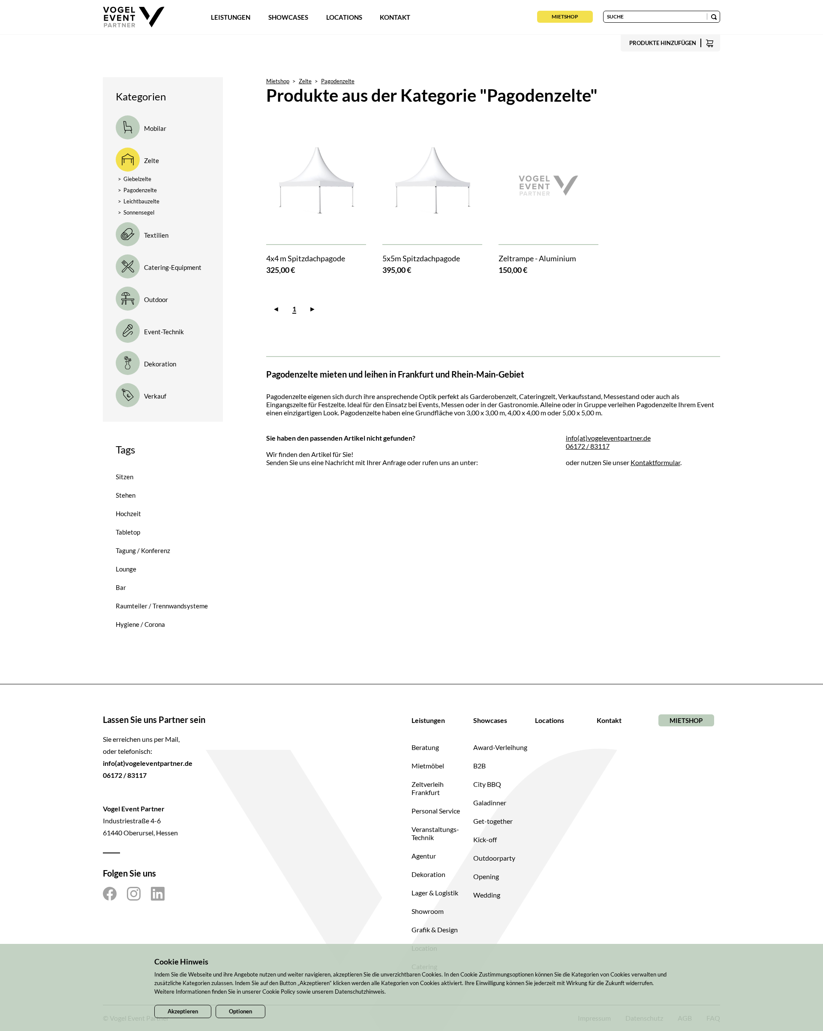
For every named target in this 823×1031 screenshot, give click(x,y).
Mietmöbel (428, 766)
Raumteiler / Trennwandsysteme (162, 606)
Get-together (493, 821)
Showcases (288, 17)
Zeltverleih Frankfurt (428, 788)
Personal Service (436, 811)
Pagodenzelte (137, 190)
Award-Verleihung (500, 747)
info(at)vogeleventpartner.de (608, 438)
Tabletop (128, 532)
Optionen (240, 1011)
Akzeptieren (183, 1011)
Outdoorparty (494, 858)
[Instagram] (134, 894)
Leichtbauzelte (138, 201)
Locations (344, 17)
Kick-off (485, 839)
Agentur (424, 856)
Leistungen (230, 17)
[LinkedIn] (158, 894)
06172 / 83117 (588, 446)
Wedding (486, 895)
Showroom (428, 911)
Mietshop (565, 16)
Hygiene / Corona (140, 624)
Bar (121, 587)
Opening (486, 876)
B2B (479, 766)
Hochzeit (128, 513)
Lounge (126, 569)
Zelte (305, 81)
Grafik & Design (435, 929)
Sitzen (124, 477)
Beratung (425, 747)
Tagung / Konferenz (143, 550)
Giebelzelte (134, 178)
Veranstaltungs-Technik (435, 833)
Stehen (125, 495)
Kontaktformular (655, 462)
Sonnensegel (136, 212)
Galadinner (489, 802)
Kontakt (395, 17)
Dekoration (428, 874)
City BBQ (487, 784)
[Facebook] (110, 894)
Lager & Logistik (435, 893)
